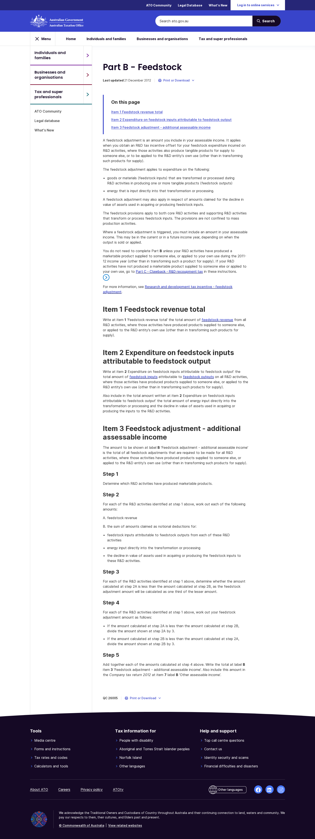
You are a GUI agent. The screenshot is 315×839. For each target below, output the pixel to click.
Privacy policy (92, 789)
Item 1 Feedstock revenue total (137, 112)
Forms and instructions (52, 749)
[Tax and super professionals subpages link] (87, 94)
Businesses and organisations (162, 39)
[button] (176, 80)
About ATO (39, 789)
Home (71, 39)
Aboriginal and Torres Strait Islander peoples (154, 749)
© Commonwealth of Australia (81, 825)
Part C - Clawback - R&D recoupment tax (169, 271)
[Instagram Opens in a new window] (281, 789)
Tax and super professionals (223, 39)
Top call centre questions (224, 740)
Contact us (213, 749)
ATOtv (118, 789)
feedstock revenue (217, 320)
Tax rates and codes (51, 757)
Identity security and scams (226, 757)
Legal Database (190, 5)
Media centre (45, 740)
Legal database (47, 121)
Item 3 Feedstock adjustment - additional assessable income (161, 127)
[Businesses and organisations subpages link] (87, 74)
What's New (218, 5)
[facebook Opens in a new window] (258, 789)
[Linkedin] (270, 789)
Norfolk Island (130, 757)
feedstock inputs (143, 377)
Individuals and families (106, 39)
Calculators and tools (51, 766)
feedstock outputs (198, 377)
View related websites (125, 825)
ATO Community (158, 5)
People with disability (136, 740)
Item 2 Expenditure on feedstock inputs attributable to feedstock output (171, 119)
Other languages (132, 766)
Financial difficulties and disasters (231, 766)
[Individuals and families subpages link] (87, 55)
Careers (64, 789)
